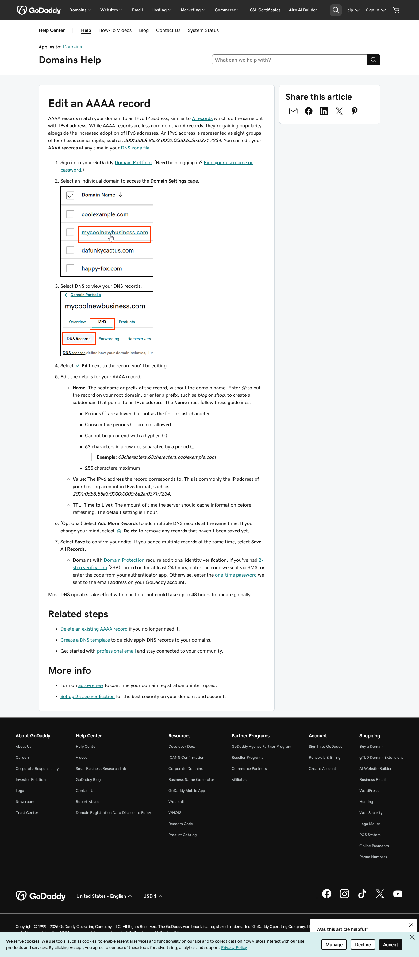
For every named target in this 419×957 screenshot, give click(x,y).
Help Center (86, 746)
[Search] (373, 59)
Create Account (322, 768)
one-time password (236, 574)
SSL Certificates (265, 10)
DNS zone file (135, 147)
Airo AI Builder (303, 10)
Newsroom (25, 802)
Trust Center (27, 813)
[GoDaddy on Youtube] (397, 897)
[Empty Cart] (396, 10)
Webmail (176, 802)
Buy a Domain (371, 746)
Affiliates (239, 779)
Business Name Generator (191, 779)
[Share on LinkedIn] (324, 111)
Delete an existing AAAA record (94, 628)
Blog (144, 30)
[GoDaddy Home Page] (41, 896)
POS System (370, 835)
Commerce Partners (249, 768)
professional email (116, 650)
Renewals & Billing (324, 757)
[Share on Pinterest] (354, 111)
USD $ (150, 895)
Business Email (372, 779)
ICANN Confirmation (186, 757)
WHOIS (174, 813)
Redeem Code (180, 824)
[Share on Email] (293, 111)
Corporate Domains (185, 768)
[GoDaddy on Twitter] (380, 897)
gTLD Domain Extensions (381, 757)
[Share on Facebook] (308, 111)
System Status (203, 30)
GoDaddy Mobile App (186, 791)
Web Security (370, 813)
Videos (81, 757)
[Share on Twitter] (339, 111)
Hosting (366, 802)
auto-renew (90, 685)
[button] (411, 924)
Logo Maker (369, 824)
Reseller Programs (247, 757)
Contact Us (168, 30)
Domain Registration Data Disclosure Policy (113, 813)
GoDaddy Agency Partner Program (261, 746)
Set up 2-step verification (87, 696)
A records (202, 118)
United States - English (101, 895)
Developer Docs (182, 746)
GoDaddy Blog (88, 779)
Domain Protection (124, 560)
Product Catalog (182, 835)
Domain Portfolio (133, 162)
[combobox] (289, 60)
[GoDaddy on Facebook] (326, 897)
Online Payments (374, 846)
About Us (24, 746)
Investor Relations (31, 779)
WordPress (369, 791)
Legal (20, 791)
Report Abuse (87, 802)
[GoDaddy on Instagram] (344, 897)
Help (86, 30)
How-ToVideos (115, 30)
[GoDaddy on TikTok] (362, 897)
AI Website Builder (375, 768)
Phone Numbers (373, 857)
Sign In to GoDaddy (325, 746)
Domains (72, 46)
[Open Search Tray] (336, 10)
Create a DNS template (85, 639)
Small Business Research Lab (101, 768)
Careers (23, 757)
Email (137, 10)
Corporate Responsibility (37, 768)
